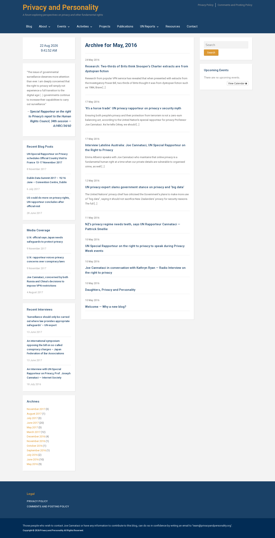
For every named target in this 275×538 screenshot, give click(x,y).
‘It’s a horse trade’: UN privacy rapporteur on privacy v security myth (133, 108)
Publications (125, 26)
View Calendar (236, 83)
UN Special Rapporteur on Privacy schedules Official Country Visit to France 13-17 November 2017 (47, 158)
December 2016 (36, 436)
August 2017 (34, 413)
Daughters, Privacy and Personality (110, 290)
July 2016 (32, 454)
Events (61, 26)
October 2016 (34, 445)
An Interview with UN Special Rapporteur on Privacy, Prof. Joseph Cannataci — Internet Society (48, 373)
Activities (83, 26)
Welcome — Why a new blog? (105, 307)
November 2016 (36, 441)
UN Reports (147, 26)
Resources (173, 26)
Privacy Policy (205, 4)
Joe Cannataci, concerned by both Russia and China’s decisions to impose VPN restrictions (47, 281)
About (43, 26)
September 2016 (36, 450)
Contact (192, 26)
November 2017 (36, 409)
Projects (104, 26)
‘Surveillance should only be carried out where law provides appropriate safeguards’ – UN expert (48, 321)
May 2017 (32, 427)
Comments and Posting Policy (235, 4)
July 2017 (32, 418)
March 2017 (33, 432)
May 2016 (32, 464)
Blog (29, 26)
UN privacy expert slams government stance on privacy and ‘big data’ (134, 187)
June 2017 (33, 422)
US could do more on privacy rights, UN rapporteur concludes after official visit (48, 202)
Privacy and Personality (60, 7)
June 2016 (33, 459)
